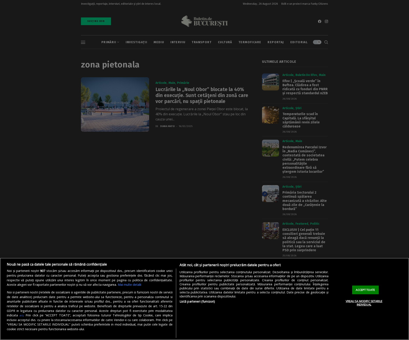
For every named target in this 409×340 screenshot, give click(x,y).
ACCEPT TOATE (365, 290)
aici (21, 315)
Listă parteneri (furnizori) (197, 301)
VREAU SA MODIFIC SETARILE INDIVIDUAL (364, 302)
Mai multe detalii (129, 285)
